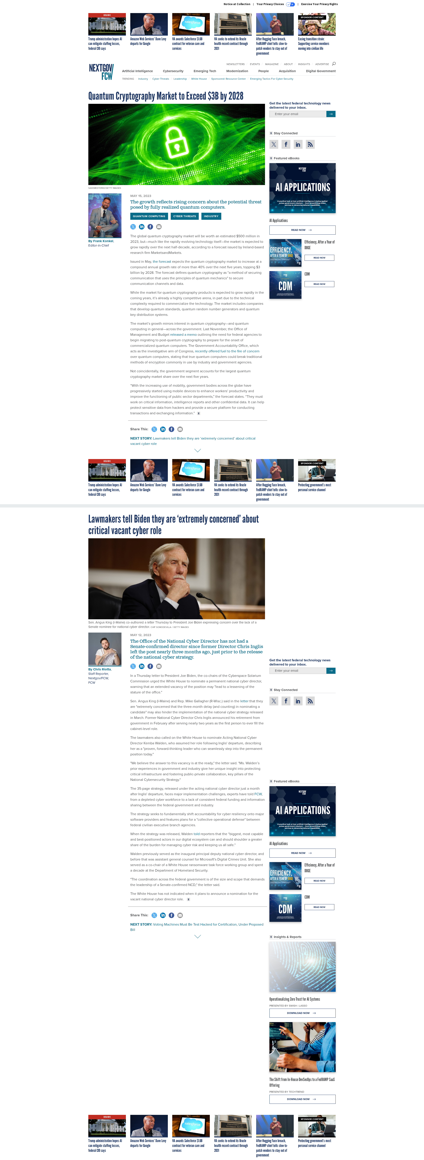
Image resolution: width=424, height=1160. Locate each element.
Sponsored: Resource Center (228, 79)
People (263, 71)
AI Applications (278, 220)
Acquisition (287, 71)
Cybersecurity (173, 71)
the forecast (161, 261)
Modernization (237, 71)
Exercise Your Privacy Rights (319, 4)
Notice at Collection (237, 4)
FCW (91, 682)
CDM (307, 274)
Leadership (180, 79)
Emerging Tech (205, 71)
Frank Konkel (103, 241)
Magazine (272, 64)
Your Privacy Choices (271, 4)
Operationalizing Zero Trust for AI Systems (294, 999)
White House (199, 79)
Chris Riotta (102, 669)
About (288, 64)
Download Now (298, 1013)
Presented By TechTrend (286, 1092)
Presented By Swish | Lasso (288, 1006)
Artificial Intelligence (137, 71)
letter (244, 701)
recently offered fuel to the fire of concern (226, 351)
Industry (143, 79)
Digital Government (321, 71)
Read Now (298, 230)
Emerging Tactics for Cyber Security (271, 79)
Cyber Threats (160, 79)
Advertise (322, 64)
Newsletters (236, 64)
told (197, 833)
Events (255, 64)
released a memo (183, 334)
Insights (304, 64)
